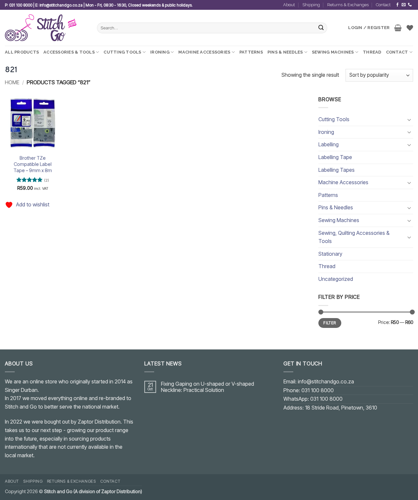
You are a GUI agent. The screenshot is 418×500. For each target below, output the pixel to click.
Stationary (330, 253)
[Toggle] (409, 119)
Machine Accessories (204, 52)
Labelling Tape (335, 157)
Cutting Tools (122, 52)
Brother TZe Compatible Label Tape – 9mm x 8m (32, 164)
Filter (329, 322)
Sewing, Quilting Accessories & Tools (354, 237)
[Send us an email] (404, 5)
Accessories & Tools (69, 52)
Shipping (311, 4)
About (289, 4)
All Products (22, 52)
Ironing (159, 52)
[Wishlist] (410, 28)
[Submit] (321, 28)
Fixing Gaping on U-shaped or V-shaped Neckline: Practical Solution (207, 387)
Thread (372, 52)
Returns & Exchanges (348, 4)
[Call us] (410, 5)
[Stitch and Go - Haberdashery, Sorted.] (46, 28)
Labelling (328, 144)
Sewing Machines (333, 52)
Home (12, 82)
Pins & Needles (285, 52)
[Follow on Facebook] (397, 5)
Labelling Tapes (336, 170)
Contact (383, 4)
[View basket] (398, 28)
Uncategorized (335, 279)
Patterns (251, 52)
